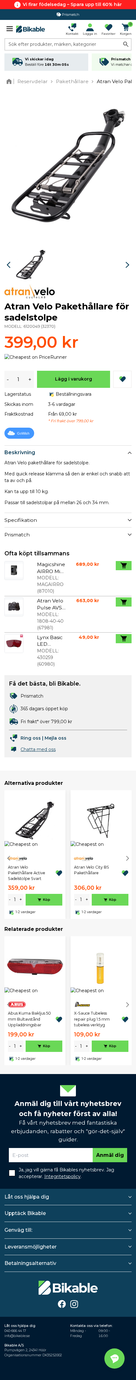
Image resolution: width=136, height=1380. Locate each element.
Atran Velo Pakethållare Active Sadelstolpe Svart (26, 873)
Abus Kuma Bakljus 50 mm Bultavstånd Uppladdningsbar (29, 1019)
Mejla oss (55, 738)
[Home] (10, 81)
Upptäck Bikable (25, 1213)
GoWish (23, 433)
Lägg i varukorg (73, 379)
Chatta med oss (38, 749)
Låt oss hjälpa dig (26, 1197)
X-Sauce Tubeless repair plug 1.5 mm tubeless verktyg (92, 1019)
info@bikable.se (17, 1336)
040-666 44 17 (15, 1331)
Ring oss (31, 738)
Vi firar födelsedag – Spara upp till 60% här (72, 4)
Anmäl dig (110, 1155)
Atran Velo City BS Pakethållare (91, 870)
